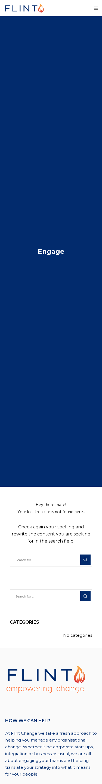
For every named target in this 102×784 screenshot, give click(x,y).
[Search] (85, 560)
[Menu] (94, 8)
